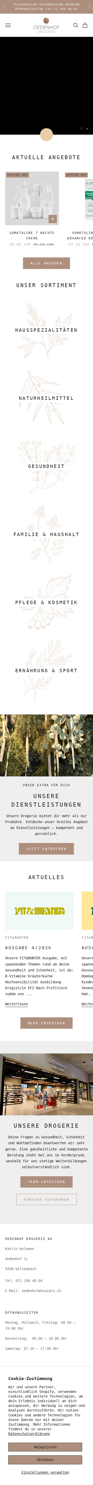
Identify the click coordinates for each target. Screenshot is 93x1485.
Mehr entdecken (46, 1023)
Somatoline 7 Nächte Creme (32, 235)
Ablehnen (45, 1460)
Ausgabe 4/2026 (28, 947)
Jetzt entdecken (39, 106)
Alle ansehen (46, 263)
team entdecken (46, 1182)
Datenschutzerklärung (29, 1434)
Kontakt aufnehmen (46, 1200)
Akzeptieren (45, 1447)
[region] (46, 86)
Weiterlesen (16, 1004)
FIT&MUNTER (17, 937)
